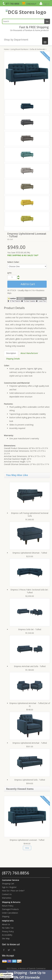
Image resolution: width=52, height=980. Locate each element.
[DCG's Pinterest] (14, 950)
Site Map (6, 938)
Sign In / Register (9, 887)
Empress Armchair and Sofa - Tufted (29, 666)
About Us (6, 924)
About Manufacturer (29, 353)
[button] (26, 975)
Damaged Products (10, 909)
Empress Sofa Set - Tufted (29, 629)
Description (11, 353)
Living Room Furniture (19, 49)
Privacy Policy (8, 931)
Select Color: (13, 262)
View (27, 848)
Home (6, 49)
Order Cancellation (10, 913)
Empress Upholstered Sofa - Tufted (29, 780)
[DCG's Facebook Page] (4, 950)
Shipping (5, 916)
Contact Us (7, 894)
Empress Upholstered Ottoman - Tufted (30, 553)
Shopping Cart (8, 883)
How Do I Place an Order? (13, 890)
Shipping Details (13, 358)
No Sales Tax (7, 928)
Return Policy (7, 905)
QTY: (9, 273)
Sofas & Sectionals (37, 49)
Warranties (6, 898)
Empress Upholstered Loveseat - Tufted (27, 840)
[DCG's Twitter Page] (8, 950)
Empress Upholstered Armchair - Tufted (30, 743)
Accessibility (7, 935)
